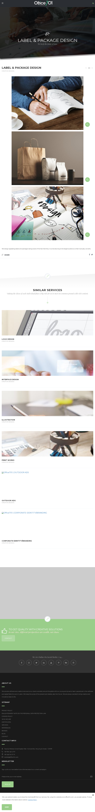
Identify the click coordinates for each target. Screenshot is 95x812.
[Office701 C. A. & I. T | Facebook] (21, 662)
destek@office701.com (11, 757)
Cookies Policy (7, 716)
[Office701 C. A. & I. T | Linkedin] (44, 662)
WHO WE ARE (6, 719)
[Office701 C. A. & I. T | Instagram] (29, 662)
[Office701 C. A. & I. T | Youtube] (51, 662)
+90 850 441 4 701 (9, 751)
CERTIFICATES (6, 722)
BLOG (3, 733)
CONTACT (8, 638)
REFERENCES (6, 728)
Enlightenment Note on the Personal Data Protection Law (24, 713)
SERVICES (5, 725)
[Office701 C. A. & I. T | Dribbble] (73, 662)
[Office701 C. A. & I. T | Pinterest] (58, 662)
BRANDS (4, 731)
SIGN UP (8, 784)
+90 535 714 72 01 (9, 754)
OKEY (7, 807)
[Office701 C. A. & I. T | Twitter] (36, 662)
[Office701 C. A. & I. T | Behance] (66, 662)
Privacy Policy (7, 710)
